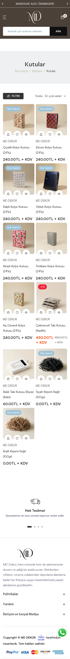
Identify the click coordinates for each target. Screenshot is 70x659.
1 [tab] (29, 527)
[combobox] (26, 31)
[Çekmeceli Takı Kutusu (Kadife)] (51, 297)
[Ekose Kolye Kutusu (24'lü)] (51, 119)
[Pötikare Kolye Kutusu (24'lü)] (51, 238)
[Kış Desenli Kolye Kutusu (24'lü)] (18, 297)
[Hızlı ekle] (41, 312)
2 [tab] (34, 527)
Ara (58, 31)
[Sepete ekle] (41, 253)
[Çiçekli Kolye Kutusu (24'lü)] (18, 119)
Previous (2, 3)
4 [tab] (42, 527)
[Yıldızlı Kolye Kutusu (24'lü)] (51, 179)
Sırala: (39, 96)
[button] (5, 17)
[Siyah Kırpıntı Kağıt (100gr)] (51, 364)
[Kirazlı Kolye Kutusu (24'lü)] (18, 238)
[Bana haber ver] (8, 134)
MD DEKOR (10, 141)
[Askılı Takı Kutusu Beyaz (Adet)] (18, 364)
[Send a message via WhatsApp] (62, 633)
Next (67, 3)
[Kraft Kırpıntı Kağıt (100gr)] (18, 423)
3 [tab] (38, 527)
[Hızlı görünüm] (26, 134)
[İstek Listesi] (17, 134)
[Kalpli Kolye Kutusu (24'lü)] (18, 179)
